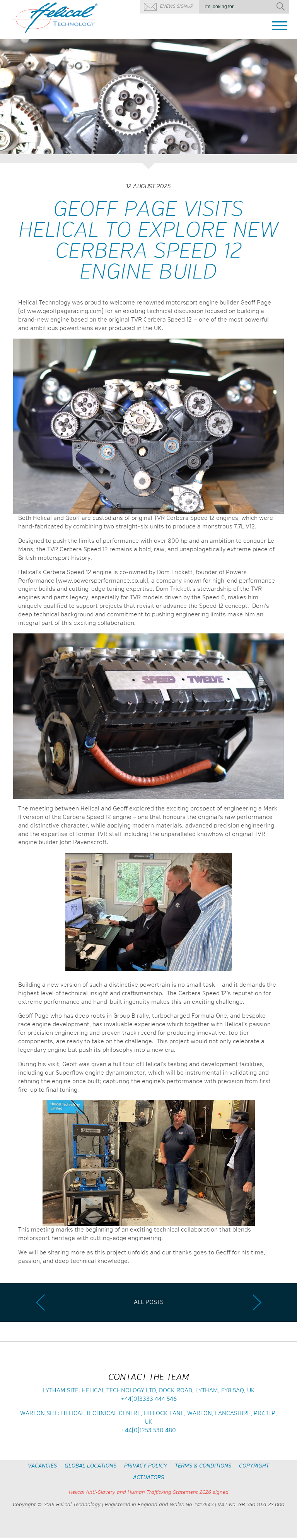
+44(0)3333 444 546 (149, 1399)
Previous (8, 98)
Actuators (148, 1477)
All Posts (149, 1302)
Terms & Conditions (203, 1466)
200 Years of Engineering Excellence (257, 1302)
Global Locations (90, 1466)
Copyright (254, 1466)
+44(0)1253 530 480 (148, 1430)
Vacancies (42, 1466)
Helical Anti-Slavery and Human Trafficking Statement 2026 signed (149, 1492)
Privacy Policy (145, 1466)
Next (288, 98)
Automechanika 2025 (40, 1302)
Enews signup (176, 6)
